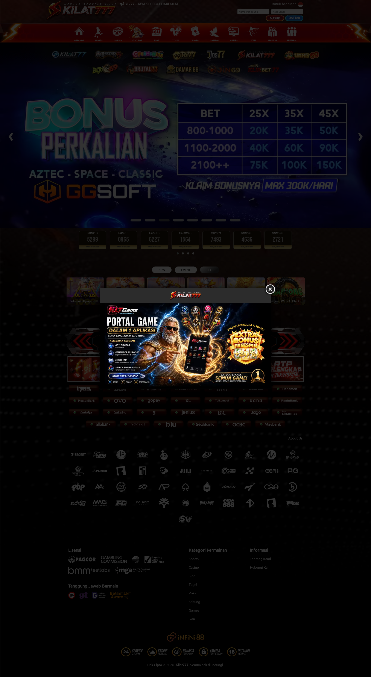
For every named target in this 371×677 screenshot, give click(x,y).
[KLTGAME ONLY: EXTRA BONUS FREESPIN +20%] (185, 346)
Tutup (270, 289)
